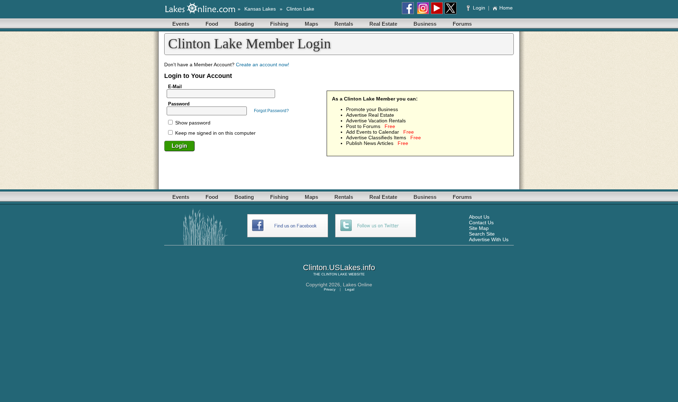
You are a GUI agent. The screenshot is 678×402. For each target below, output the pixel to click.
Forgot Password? (271, 110)
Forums (462, 24)
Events (180, 24)
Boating (244, 24)
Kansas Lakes (260, 9)
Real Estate (383, 24)
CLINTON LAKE (334, 274)
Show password (192, 123)
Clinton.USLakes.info (339, 267)
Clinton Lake (300, 9)
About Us (479, 217)
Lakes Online (357, 284)
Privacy (329, 289)
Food (212, 24)
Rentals (343, 24)
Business (425, 24)
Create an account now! (262, 64)
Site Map (479, 228)
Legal (349, 289)
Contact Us (481, 222)
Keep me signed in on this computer (215, 133)
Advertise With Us (489, 239)
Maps (311, 24)
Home (506, 8)
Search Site (482, 234)
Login (479, 8)
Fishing (279, 24)
